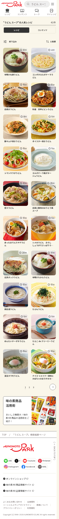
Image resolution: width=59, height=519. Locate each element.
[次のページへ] (53, 387)
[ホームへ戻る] (11, 4)
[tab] (42, 30)
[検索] (28, 4)
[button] (37, 4)
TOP (4, 434)
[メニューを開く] (52, 4)
